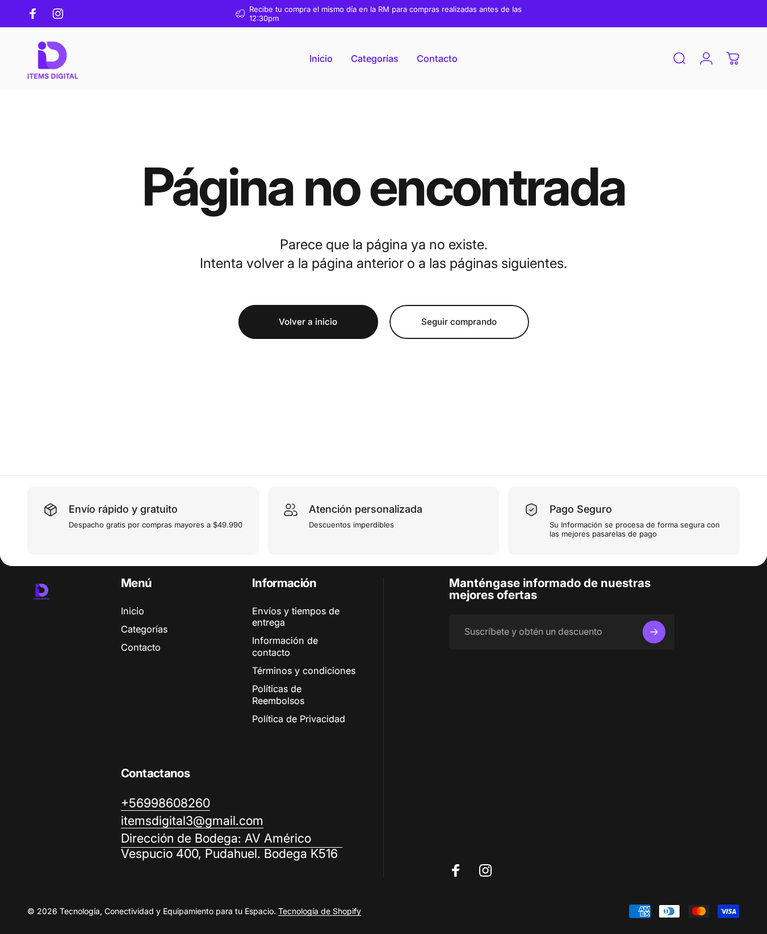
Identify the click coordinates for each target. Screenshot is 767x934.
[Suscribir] (654, 632)
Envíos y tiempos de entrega (296, 616)
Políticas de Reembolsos (278, 694)
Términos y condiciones (303, 670)
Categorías (144, 629)
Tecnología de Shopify (319, 911)
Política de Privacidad (298, 718)
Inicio (132, 611)
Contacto (141, 647)
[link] (231, 846)
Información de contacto (285, 646)
